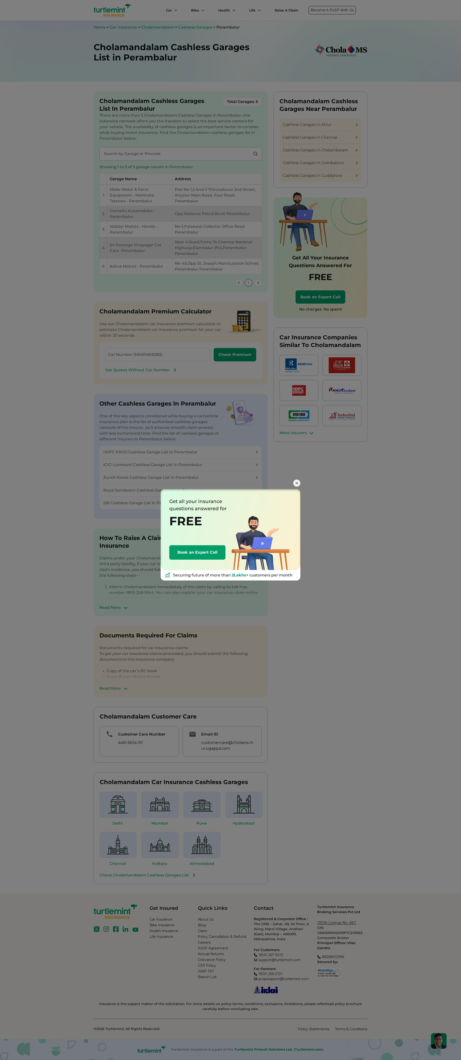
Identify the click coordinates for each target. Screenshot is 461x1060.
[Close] (296, 483)
